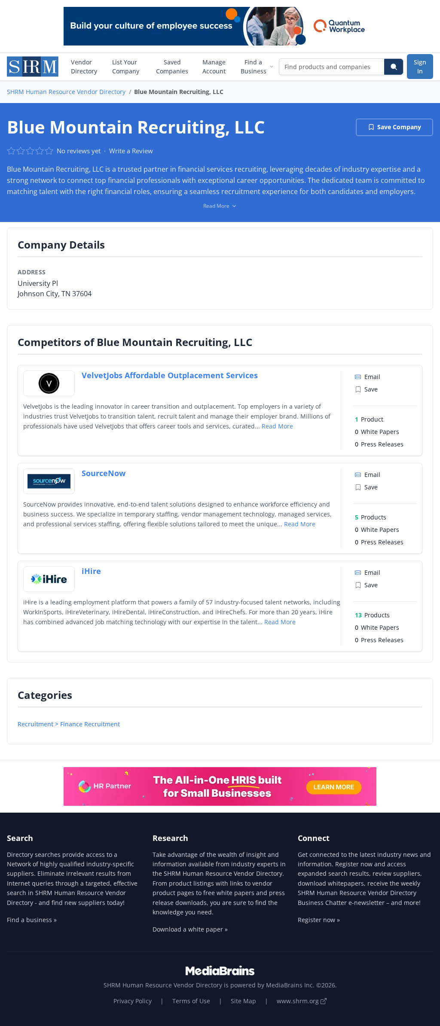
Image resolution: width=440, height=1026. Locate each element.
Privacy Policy (132, 1001)
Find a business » (32, 920)
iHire (91, 571)
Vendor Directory (84, 66)
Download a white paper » (190, 929)
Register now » (319, 920)
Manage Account (214, 66)
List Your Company (125, 66)
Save (371, 389)
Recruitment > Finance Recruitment (69, 724)
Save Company (399, 127)
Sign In (420, 66)
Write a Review (131, 150)
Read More (277, 426)
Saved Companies (172, 66)
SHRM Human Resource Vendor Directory (66, 92)
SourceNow (103, 473)
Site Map (243, 1001)
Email (372, 377)
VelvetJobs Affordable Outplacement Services (170, 375)
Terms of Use (191, 1001)
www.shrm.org (299, 1001)
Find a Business (253, 66)
